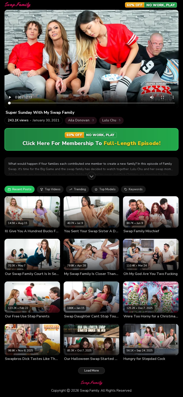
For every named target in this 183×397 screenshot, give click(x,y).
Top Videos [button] (52, 189)
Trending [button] (80, 189)
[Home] (17, 5)
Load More (91, 371)
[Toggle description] (91, 176)
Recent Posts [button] (21, 189)
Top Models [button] (107, 189)
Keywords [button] (136, 189)
